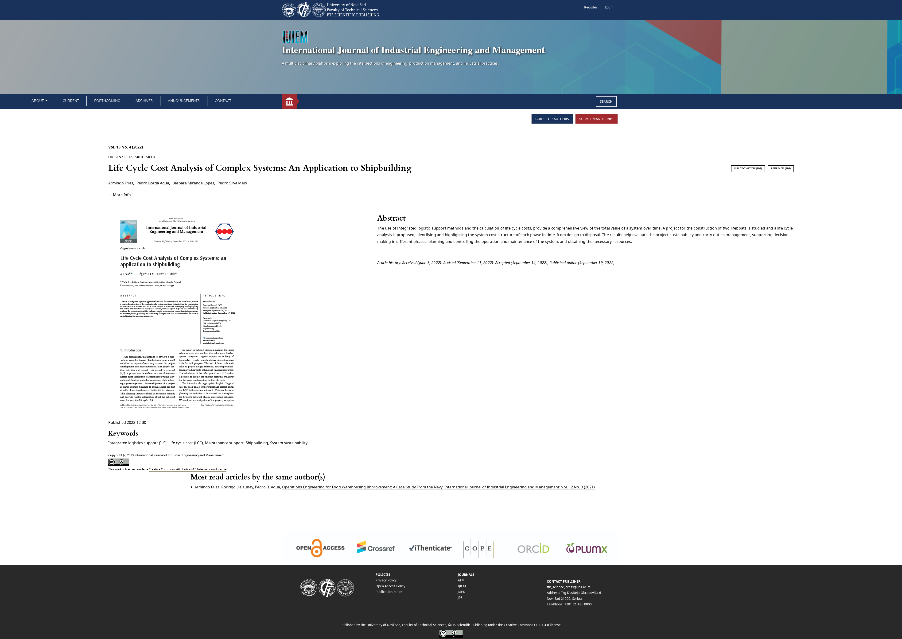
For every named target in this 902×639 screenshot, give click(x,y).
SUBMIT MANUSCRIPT (596, 119)
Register (590, 7)
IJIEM (462, 586)
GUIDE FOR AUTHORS (552, 119)
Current (71, 101)
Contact (223, 101)
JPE (460, 597)
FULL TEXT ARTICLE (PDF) (748, 168)
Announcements (184, 101)
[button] (119, 194)
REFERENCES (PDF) (781, 168)
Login (609, 7)
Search (606, 101)
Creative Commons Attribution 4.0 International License (187, 469)
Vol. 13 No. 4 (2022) (125, 147)
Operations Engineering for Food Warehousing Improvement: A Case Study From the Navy (362, 487)
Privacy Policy (386, 580)
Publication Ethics (389, 591)
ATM (461, 580)
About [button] (38, 101)
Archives (144, 101)
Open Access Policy (390, 586)
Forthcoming (107, 101)
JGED (461, 591)
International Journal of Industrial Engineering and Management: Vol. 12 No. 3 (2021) (519, 487)
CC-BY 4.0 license (547, 625)
